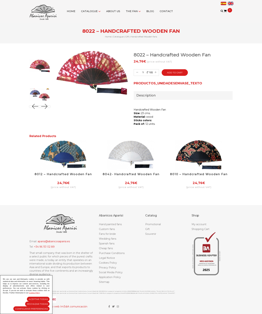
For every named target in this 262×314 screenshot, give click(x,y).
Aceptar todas (38, 299)
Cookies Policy (108, 262)
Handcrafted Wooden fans (144, 36)
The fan (132, 11)
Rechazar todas (37, 304)
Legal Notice (107, 258)
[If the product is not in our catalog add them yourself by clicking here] (222, 14)
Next (44, 106)
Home (71, 11)
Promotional (153, 224)
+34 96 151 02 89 (44, 246)
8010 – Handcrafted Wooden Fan (199, 174)
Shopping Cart (200, 229)
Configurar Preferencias (31, 308)
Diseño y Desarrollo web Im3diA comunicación (58, 306)
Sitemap (104, 282)
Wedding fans (107, 238)
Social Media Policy (111, 272)
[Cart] (225, 11)
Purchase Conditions (112, 253)
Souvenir (150, 234)
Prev (35, 106)
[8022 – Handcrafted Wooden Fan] (39, 65)
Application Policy (110, 277)
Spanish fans (106, 243)
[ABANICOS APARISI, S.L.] (44, 10)
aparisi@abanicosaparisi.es (54, 241)
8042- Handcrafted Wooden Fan (131, 174)
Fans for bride (107, 234)
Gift (127, 36)
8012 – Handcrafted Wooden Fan (63, 174)
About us (113, 11)
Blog (150, 11)
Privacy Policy (107, 267)
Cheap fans (106, 248)
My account (199, 224)
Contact (166, 11)
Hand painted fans (110, 224)
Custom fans (107, 229)
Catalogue (89, 11)
